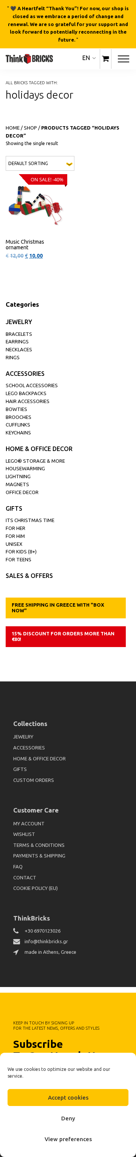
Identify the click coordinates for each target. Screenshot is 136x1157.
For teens (18, 559)
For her (15, 528)
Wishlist (24, 834)
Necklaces (19, 349)
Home (13, 127)
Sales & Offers (29, 575)
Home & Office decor (39, 448)
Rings (13, 357)
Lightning (18, 476)
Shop (30, 127)
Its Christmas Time (30, 520)
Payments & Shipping (39, 855)
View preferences (68, 1139)
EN (86, 57)
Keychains (18, 432)
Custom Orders (33, 780)
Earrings (17, 341)
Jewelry (19, 321)
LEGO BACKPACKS (26, 393)
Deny (68, 1118)
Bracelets (19, 334)
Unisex (14, 544)
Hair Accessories (27, 401)
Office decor (22, 492)
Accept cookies (68, 1097)
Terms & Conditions (39, 845)
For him (15, 536)
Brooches (18, 417)
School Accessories (32, 385)
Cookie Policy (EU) (35, 888)
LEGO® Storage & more (35, 460)
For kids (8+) (21, 551)
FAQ (18, 866)
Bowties (16, 409)
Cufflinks (18, 424)
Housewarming (25, 468)
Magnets (17, 484)
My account (29, 823)
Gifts (14, 508)
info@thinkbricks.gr (46, 941)
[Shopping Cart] (105, 59)
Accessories (25, 373)
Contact (24, 877)
